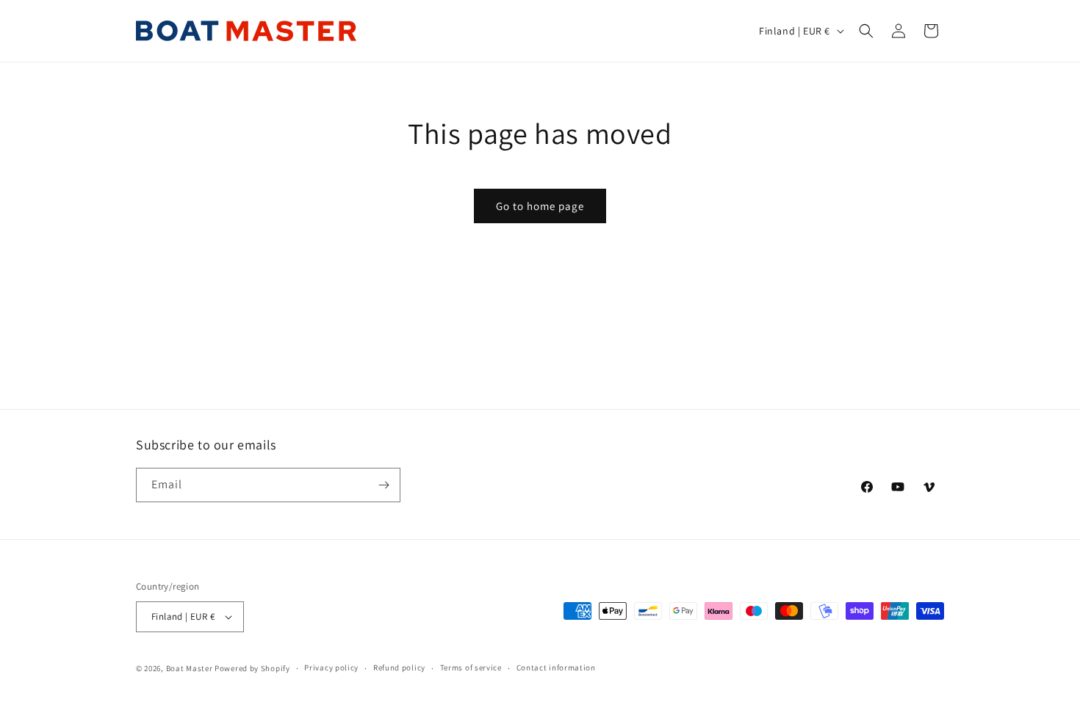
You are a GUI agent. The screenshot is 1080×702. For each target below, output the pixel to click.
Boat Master (189, 668)
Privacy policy (331, 667)
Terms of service (471, 667)
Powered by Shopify (252, 668)
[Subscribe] (383, 485)
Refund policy (399, 667)
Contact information (556, 667)
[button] (866, 31)
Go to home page (540, 206)
